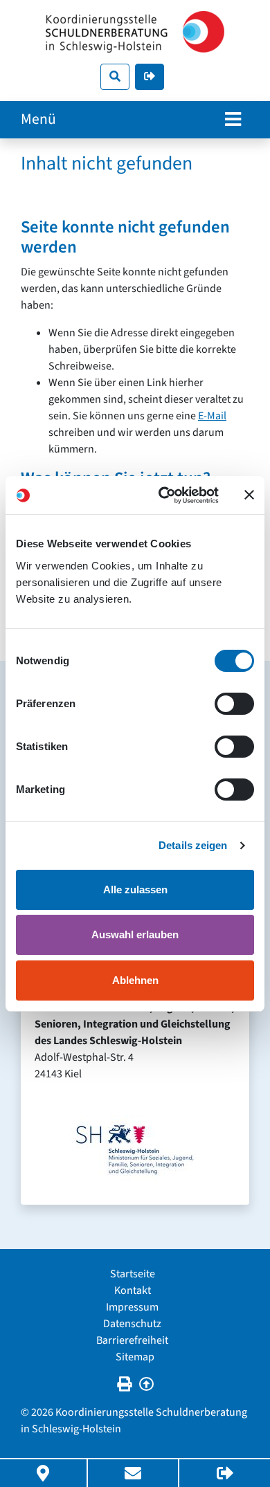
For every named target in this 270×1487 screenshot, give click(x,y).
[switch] (234, 704)
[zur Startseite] (135, 32)
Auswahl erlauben (135, 934)
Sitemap (135, 1357)
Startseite (132, 1273)
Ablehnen (135, 980)
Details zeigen (193, 845)
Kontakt (132, 1290)
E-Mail (212, 415)
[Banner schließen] (249, 495)
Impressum (132, 1307)
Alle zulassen (135, 889)
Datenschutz (132, 1323)
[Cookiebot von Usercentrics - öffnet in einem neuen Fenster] (164, 495)
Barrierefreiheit (132, 1340)
